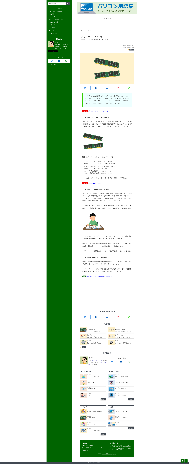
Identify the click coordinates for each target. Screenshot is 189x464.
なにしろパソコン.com (97, 360)
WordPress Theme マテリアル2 (94, 462)
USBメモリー (92, 183)
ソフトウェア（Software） (93, 424)
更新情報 (52, 27)
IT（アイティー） (91, 395)
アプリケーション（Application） (95, 411)
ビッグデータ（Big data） (93, 376)
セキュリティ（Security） (121, 411)
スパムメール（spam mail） (122, 382)
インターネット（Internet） (122, 417)
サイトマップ (98, 447)
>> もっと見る (52, 64)
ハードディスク (103, 111)
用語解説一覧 (85, 450)
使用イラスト (54, 25)
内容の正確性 (54, 22)
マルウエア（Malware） (121, 395)
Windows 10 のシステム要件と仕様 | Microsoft (100, 276)
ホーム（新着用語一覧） (88, 445)
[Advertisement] (107, 22)
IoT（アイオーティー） (93, 388)
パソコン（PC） (119, 424)
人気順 (52, 14)
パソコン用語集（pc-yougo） (109, 454)
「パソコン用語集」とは (88, 447)
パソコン (132, 49)
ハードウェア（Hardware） (94, 430)
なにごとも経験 (53, 48)
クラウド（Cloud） (91, 382)
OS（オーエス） (91, 417)
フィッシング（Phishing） (121, 388)
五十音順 (52, 16)
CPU (96, 111)
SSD (99, 183)
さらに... (103, 399)
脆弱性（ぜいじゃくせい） (121, 376)
